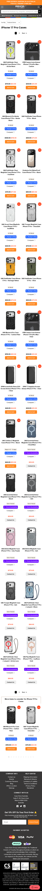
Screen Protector (20, 15)
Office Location (11, 786)
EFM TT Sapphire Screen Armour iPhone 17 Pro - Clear (31, 387)
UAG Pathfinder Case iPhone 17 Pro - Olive (31, 279)
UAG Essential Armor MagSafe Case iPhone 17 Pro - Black (11, 497)
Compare (10, 78)
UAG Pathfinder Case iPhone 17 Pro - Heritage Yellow (10, 279)
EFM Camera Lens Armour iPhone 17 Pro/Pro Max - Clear (31, 334)
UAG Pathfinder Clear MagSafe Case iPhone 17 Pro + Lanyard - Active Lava (11, 659)
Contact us (11, 777)
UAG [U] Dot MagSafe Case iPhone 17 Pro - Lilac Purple (10, 550)
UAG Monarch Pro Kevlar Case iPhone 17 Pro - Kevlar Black (10, 118)
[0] (37, 7)
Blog (11, 784)
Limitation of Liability (30, 781)
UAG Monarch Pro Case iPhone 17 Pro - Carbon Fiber (10, 333)
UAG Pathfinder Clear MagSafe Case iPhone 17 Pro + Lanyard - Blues (31, 605)
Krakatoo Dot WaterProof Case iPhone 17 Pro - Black (31, 171)
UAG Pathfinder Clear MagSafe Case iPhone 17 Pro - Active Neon (11, 64)
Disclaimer (30, 788)
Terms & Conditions (30, 784)
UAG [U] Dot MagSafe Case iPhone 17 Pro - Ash (31, 550)
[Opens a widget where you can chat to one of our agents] (34, 887)
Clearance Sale (34, 15)
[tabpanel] (11, 729)
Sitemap (11, 788)
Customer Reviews (11, 781)
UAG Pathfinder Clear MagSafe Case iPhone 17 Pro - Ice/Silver (11, 172)
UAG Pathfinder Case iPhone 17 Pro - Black (31, 117)
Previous (3, 730)
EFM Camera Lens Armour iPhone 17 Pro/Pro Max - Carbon (31, 64)
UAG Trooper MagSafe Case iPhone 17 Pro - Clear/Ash (31, 225)
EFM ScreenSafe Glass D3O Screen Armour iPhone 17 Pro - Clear (11, 389)
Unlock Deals (33, 822)
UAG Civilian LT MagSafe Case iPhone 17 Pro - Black (10, 441)
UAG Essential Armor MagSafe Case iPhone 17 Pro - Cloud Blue (31, 443)
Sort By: (3, 22)
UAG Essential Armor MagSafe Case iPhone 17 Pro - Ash (31, 497)
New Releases (7, 15)
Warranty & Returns (30, 779)
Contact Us (31, 466)
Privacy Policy (30, 786)
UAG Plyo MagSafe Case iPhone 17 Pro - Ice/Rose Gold (31, 659)
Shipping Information (30, 777)
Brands (11, 779)
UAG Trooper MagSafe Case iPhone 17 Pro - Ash (10, 604)
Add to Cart (10, 87)
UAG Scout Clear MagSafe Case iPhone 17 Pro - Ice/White (11, 226)
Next (24, 33)
